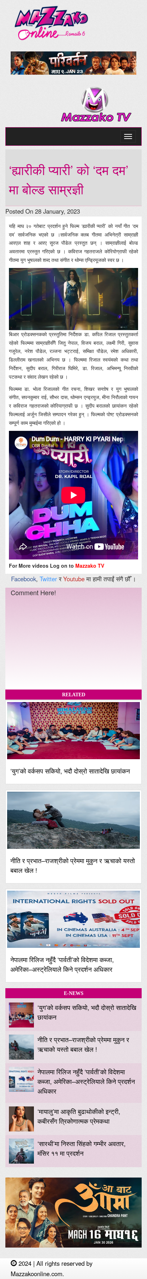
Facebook (23, 578)
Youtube (74, 578)
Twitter (48, 578)
